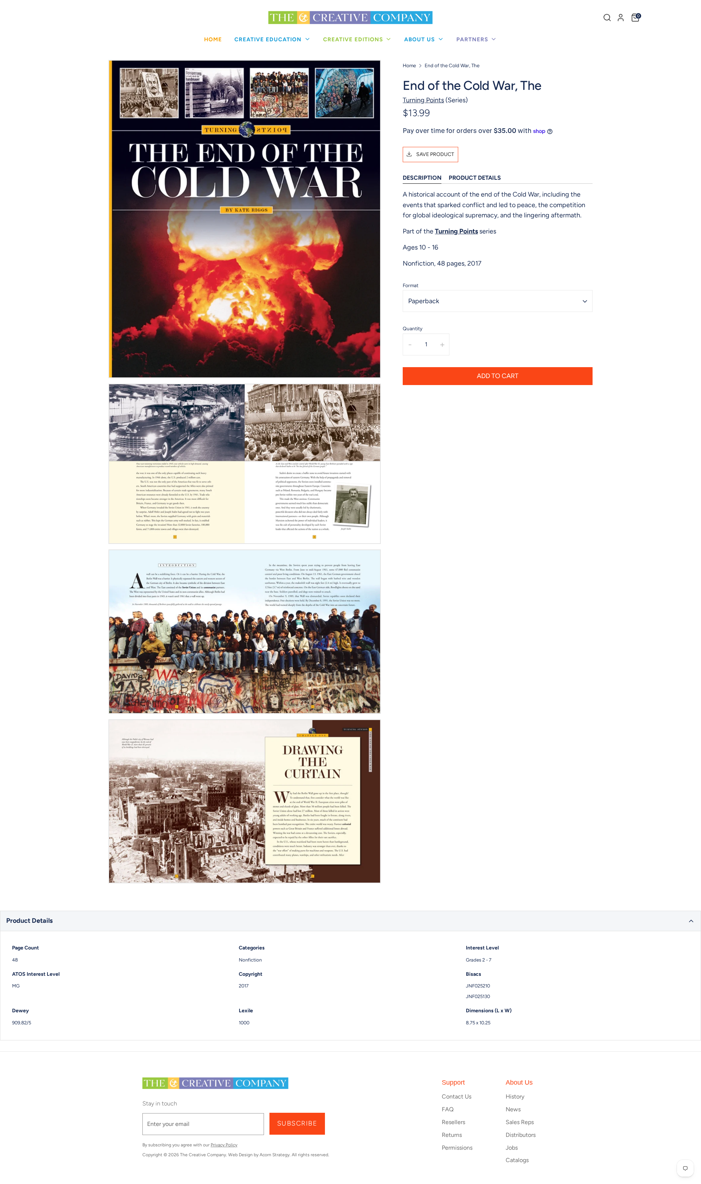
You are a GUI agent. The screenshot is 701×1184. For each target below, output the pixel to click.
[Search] (607, 17)
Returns (452, 1134)
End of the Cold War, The (452, 65)
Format (410, 285)
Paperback (423, 301)
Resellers (453, 1122)
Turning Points (423, 100)
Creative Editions (354, 39)
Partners (473, 39)
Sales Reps (520, 1122)
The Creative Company (203, 1154)
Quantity (412, 329)
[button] (350, 921)
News (513, 1109)
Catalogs (517, 1160)
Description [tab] (422, 178)
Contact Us (456, 1096)
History (515, 1096)
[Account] (620, 17)
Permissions (457, 1147)
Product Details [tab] (475, 178)
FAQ (447, 1109)
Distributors (521, 1134)
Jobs (512, 1147)
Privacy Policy (224, 1144)
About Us (420, 39)
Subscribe (297, 1123)
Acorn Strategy (275, 1154)
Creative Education (268, 39)
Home (213, 39)
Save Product (434, 155)
